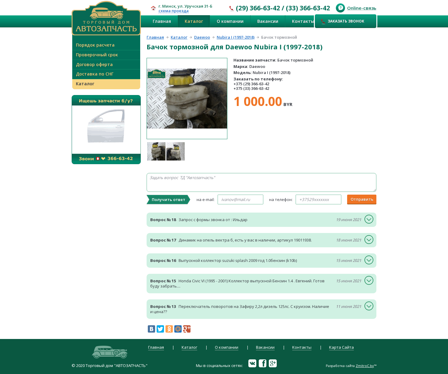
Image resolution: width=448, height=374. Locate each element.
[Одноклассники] (169, 329)
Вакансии (267, 21)
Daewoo (202, 37)
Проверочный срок (97, 55)
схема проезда (173, 11)
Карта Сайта (341, 347)
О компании (230, 21)
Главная (162, 21)
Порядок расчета (95, 45)
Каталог (194, 21)
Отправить (361, 199)
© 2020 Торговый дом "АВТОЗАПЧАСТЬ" (110, 365)
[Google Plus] (186, 329)
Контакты (303, 21)
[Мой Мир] (178, 329)
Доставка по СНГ (94, 74)
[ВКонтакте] (151, 329)
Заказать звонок (346, 21)
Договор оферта (94, 64)
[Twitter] (160, 329)
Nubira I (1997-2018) (235, 37)
